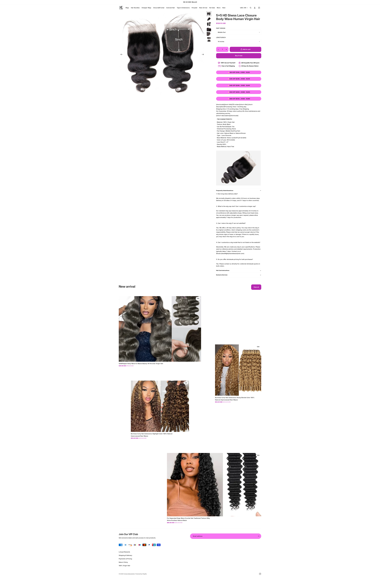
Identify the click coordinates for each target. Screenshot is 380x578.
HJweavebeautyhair (129, 574)
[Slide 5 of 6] (209, 34)
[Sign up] (258, 536)
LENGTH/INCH (221, 37)
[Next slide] (203, 55)
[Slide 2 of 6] (209, 19)
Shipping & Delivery (125, 555)
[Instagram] (260, 574)
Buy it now (238, 55)
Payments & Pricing (125, 559)
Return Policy (123, 562)
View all (256, 287)
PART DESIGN (220, 28)
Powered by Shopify (141, 574)
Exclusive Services (221, 275)
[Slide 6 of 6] (209, 39)
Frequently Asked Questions (224, 190)
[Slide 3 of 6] (209, 24)
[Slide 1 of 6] (209, 14)
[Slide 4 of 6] (209, 29)
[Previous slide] (121, 55)
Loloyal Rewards (124, 552)
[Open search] (250, 8)
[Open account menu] (255, 8)
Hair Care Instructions (222, 270)
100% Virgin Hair (124, 565)
